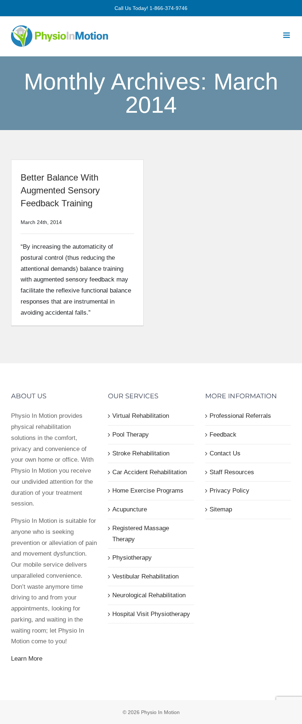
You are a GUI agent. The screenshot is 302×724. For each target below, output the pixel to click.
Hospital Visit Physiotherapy (151, 614)
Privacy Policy (229, 490)
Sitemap (221, 509)
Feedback (223, 434)
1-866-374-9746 (168, 8)
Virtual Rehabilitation (140, 415)
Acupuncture (129, 509)
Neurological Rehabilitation (149, 595)
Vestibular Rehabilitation (145, 576)
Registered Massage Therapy (140, 534)
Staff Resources (232, 472)
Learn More (26, 658)
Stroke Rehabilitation (140, 453)
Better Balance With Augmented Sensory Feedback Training (60, 190)
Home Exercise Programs (147, 490)
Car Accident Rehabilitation (149, 472)
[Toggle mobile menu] (287, 35)
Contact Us (225, 453)
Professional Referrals (240, 415)
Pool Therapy (130, 434)
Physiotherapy (132, 557)
